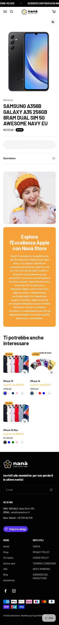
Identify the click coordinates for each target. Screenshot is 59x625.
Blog (5, 574)
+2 (22, 393)
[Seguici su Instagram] (14, 591)
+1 (22, 442)
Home (6, 546)
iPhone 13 (8, 381)
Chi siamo (8, 557)
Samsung (8, 100)
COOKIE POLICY (41, 557)
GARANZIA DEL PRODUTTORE (40, 576)
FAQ (5, 569)
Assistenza (8, 580)
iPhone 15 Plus (10, 430)
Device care (9, 563)
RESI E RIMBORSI (41, 569)
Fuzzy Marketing (39, 615)
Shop (6, 552)
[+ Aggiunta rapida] (25, 372)
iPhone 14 (35, 381)
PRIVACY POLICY (41, 552)
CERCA (36, 546)
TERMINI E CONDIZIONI (44, 563)
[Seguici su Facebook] (5, 591)
